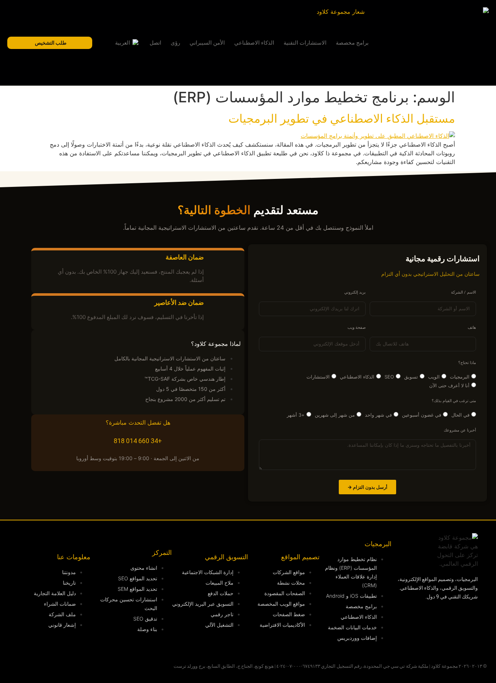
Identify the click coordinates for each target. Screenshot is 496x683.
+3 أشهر (296, 415)
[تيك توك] (400, 638)
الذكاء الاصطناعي (254, 43)
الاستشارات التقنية (305, 43)
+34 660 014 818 (138, 441)
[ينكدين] (455, 618)
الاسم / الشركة (463, 292)
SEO (389, 377)
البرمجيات (459, 377)
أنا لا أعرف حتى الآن (449, 385)
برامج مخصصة (352, 43)
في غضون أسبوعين (421, 415)
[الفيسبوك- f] (455, 638)
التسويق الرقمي (226, 557)
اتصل (155, 43)
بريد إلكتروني (355, 292)
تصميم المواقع (300, 557)
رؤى (175, 43)
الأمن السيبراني (207, 43)
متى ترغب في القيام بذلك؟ (454, 401)
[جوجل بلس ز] (428, 638)
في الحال (460, 415)
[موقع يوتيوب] (400, 618)
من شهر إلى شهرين (335, 415)
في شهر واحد (378, 415)
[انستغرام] (428, 618)
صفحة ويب (356, 328)
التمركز (162, 552)
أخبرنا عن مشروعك (460, 430)
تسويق (411, 377)
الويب (434, 377)
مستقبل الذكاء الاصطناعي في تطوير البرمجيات (341, 118)
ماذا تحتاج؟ (467, 363)
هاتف (472, 328)
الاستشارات (318, 377)
